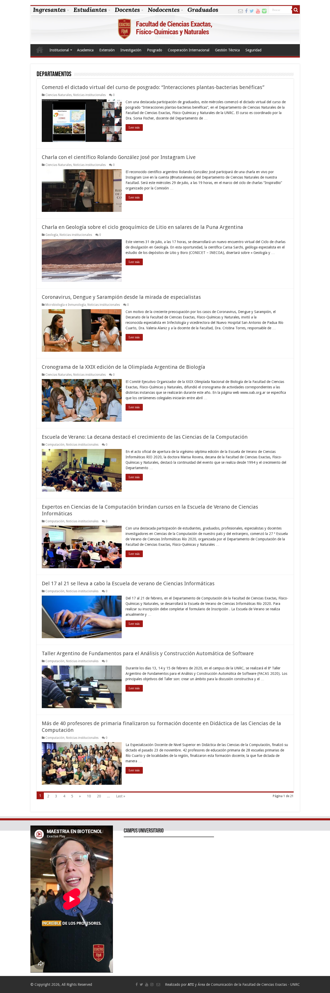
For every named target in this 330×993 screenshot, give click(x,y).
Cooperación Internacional (188, 50)
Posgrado (154, 50)
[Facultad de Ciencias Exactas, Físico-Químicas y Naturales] (165, 29)
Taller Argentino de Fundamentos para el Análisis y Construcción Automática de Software (148, 653)
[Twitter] (251, 10)
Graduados (202, 10)
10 (89, 796)
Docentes (127, 10)
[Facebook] (246, 10)
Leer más (134, 127)
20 (99, 796)
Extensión (107, 50)
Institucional (59, 50)
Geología (51, 235)
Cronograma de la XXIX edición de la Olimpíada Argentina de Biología (123, 367)
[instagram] (264, 10)
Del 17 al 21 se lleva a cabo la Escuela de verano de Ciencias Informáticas (128, 583)
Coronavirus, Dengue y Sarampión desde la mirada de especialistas (121, 297)
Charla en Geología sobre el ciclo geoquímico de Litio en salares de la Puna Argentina (142, 227)
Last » (120, 796)
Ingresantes (49, 10)
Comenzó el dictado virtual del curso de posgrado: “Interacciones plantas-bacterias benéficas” (153, 87)
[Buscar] (296, 10)
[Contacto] (240, 10)
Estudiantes (90, 10)
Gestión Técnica (227, 50)
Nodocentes (164, 10)
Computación (54, 444)
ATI (191, 984)
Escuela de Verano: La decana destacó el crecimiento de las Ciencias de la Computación (145, 437)
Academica (85, 50)
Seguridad (253, 50)
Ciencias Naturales (58, 95)
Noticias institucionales (89, 95)
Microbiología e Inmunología (65, 305)
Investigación (130, 50)
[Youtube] (257, 10)
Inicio (39, 49)
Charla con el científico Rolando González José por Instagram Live (119, 157)
